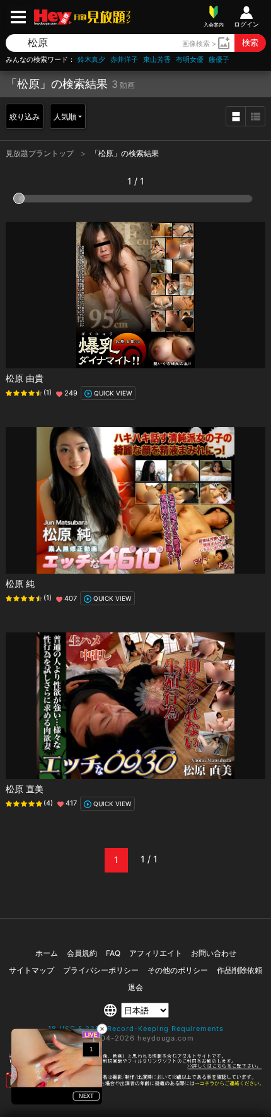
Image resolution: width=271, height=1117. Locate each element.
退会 (135, 987)
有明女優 (190, 60)
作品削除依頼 (239, 970)
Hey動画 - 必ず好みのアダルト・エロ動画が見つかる (53, 17)
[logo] (101, 17)
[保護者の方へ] (136, 1067)
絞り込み (24, 116)
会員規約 (82, 953)
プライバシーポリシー (101, 970)
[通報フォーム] (136, 1085)
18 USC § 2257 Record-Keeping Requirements (136, 1028)
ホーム (46, 953)
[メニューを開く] (18, 17)
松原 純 (20, 583)
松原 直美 (24, 788)
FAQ (113, 953)
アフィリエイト (155, 953)
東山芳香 (157, 60)
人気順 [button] (65, 116)
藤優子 (219, 60)
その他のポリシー (177, 970)
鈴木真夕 (91, 60)
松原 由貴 (24, 378)
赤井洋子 (124, 60)
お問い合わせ (213, 953)
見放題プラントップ (41, 153)
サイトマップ (31, 970)
